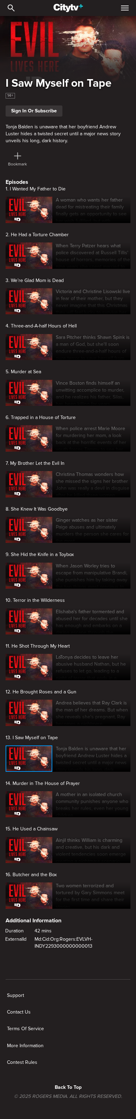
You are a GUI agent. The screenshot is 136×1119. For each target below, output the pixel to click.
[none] (15, 995)
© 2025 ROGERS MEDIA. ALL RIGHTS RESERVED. (68, 1096)
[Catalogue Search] (11, 8)
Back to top (68, 1087)
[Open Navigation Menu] (124, 8)
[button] (91, 210)
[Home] (68, 8)
